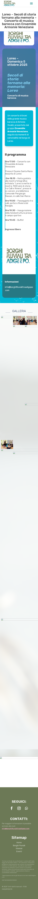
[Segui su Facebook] (11, 808)
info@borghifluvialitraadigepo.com (15, 829)
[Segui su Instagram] (19, 808)
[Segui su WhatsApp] (26, 808)
